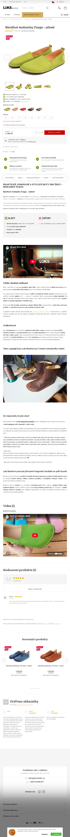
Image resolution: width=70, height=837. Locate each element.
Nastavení (45, 834)
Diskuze (46, 177)
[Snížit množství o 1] (36, 132)
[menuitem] (7, 14)
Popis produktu (9, 177)
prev (4, 660)
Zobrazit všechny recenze (25, 705)
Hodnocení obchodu (15, 2)
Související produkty (58, 177)
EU (37, 823)
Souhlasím (57, 834)
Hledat (47, 8)
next (66, 660)
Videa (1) (20, 177)
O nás (4, 2)
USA (43, 823)
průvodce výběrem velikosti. (41, 312)
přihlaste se (45, 624)
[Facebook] (39, 791)
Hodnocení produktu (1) (33, 177)
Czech (31, 823)
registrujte (57, 624)
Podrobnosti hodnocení (28, 31)
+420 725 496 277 (59, 8)
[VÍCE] (64, 14)
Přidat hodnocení (35, 589)
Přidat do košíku (54, 132)
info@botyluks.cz (36, 778)
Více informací (24, 101)
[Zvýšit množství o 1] (42, 132)
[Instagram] (43, 791)
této (23, 296)
